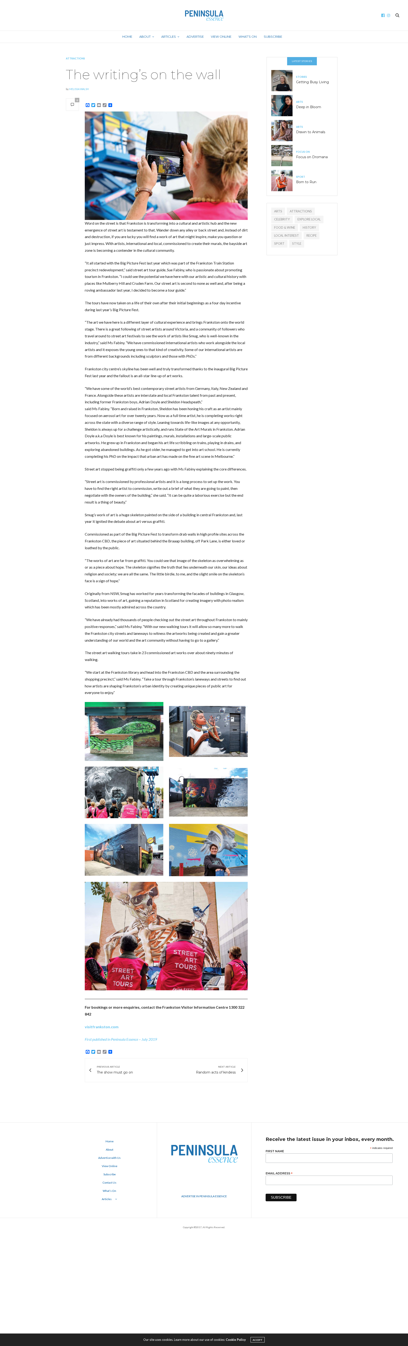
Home (127, 36)
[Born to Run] (283, 180)
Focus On (303, 151)
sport (279, 243)
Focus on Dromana (312, 157)
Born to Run (306, 182)
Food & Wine (284, 227)
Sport (300, 176)
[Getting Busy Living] (283, 80)
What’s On (247, 36)
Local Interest (286, 235)
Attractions (75, 58)
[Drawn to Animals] (283, 130)
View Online (221, 36)
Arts (299, 101)
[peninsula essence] (204, 15)
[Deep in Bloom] (283, 105)
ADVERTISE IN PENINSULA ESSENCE (204, 1196)
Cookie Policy (236, 1340)
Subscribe (273, 36)
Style (296, 243)
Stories (301, 76)
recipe (311, 235)
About (145, 36)
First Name (275, 1151)
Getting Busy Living (312, 82)
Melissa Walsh (79, 89)
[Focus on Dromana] (283, 155)
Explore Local (309, 219)
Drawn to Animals (310, 132)
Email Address (279, 1173)
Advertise (195, 36)
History (309, 227)
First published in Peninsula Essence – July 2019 (121, 1039)
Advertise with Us (109, 1158)
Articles (168, 36)
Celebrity (282, 219)
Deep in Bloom (308, 107)
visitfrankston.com (102, 1026)
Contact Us (109, 1182)
